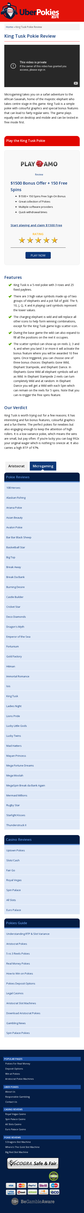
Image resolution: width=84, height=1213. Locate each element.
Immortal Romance (17, 676)
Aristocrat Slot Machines (21, 1003)
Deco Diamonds (16, 617)
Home (9, 27)
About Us (10, 1091)
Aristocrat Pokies (16, 944)
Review (39, 174)
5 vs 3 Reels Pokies (18, 953)
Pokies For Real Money (17, 1063)
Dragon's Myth (15, 626)
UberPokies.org (42, 9)
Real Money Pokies (18, 963)
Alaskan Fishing (15, 497)
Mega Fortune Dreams (20, 765)
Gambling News (16, 1023)
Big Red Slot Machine (16, 1152)
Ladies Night (13, 706)
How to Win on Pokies (19, 973)
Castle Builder (14, 597)
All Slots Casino (13, 1124)
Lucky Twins (13, 736)
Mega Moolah (14, 775)
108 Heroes (13, 487)
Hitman (10, 666)
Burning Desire (15, 587)
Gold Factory (14, 656)
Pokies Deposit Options (20, 983)
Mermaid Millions (16, 795)
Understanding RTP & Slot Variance (28, 934)
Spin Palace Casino (15, 1119)
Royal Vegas (14, 880)
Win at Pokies (12, 1073)
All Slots (11, 900)
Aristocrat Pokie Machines (19, 1078)
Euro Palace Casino (15, 1129)
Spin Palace (13, 890)
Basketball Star (15, 547)
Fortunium (12, 646)
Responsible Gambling (17, 1096)
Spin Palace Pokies (18, 1033)
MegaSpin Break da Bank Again (25, 785)
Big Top (10, 557)
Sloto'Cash (13, 860)
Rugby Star (13, 805)
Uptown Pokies (15, 850)
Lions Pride (13, 716)
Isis (8, 686)
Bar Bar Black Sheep (18, 537)
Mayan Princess (16, 756)
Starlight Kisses (15, 815)
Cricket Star (13, 607)
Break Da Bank (15, 577)
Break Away (13, 567)
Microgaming (43, 466)
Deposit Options (14, 1068)
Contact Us (11, 1101)
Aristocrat (16, 466)
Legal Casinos (14, 993)
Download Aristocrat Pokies (23, 1013)
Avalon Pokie (14, 527)
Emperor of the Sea (18, 636)
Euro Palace (13, 910)
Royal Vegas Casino (15, 1114)
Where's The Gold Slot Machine (22, 1146)
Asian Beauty (14, 517)
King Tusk (12, 696)
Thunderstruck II (16, 825)
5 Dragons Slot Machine (18, 1141)
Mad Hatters (14, 746)
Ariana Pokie (14, 507)
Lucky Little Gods (16, 726)
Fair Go (10, 870)
